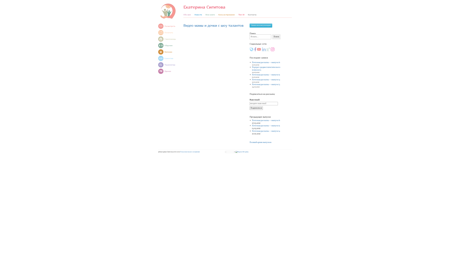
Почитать (168, 32)
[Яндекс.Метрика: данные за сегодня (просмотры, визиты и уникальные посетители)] (242, 152)
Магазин (168, 52)
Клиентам (168, 58)
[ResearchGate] (268, 50)
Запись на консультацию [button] (261, 25)
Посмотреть (169, 26)
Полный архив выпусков (261, 142)
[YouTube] (259, 50)
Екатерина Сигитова (204, 6)
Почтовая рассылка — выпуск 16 (266, 62)
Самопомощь (170, 39)
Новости (198, 14)
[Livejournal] (251, 50)
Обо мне (187, 14)
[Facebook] (255, 50)
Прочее (167, 71)
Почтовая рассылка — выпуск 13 (266, 84)
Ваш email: (255, 100)
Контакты (252, 14)
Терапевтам (169, 65)
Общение (168, 45)
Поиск (276, 36)
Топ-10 (241, 14)
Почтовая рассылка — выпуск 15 (266, 75)
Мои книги (210, 14)
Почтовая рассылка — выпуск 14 (266, 79)
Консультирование (226, 14)
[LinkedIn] (264, 50)
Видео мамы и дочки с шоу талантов (213, 25)
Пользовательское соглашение (190, 152)
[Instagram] (272, 50)
